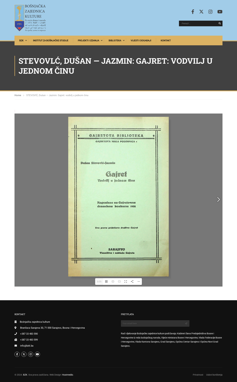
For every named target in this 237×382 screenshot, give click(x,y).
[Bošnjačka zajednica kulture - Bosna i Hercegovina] (30, 18)
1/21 (99, 281)
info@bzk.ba (26, 345)
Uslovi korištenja (214, 374)
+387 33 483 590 (29, 333)
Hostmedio (67, 374)
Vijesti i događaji (141, 40)
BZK (21, 40)
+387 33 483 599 (29, 339)
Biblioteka (115, 40)
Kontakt (166, 40)
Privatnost (198, 374)
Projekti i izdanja (88, 40)
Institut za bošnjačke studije (50, 40)
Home (18, 95)
